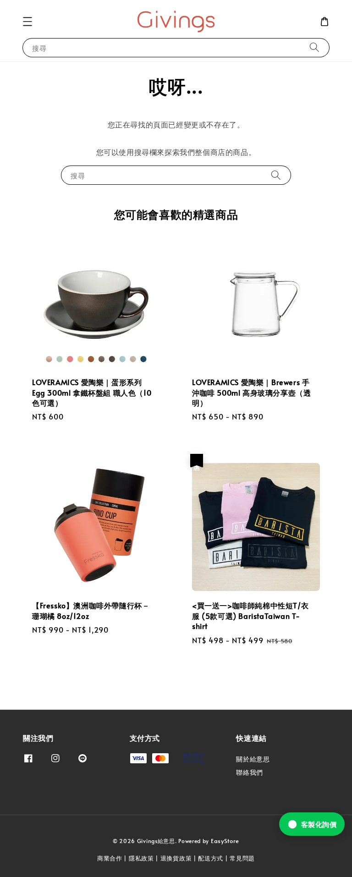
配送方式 (210, 858)
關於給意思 (253, 759)
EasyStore (225, 841)
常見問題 (242, 858)
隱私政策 (141, 858)
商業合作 (109, 858)
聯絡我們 (249, 772)
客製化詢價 (319, 824)
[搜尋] (314, 47)
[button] (27, 21)
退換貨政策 (176, 858)
